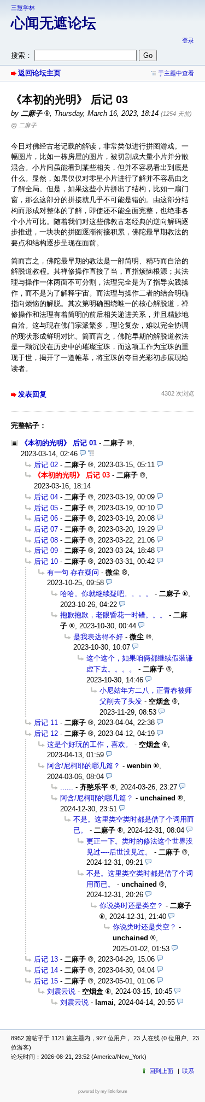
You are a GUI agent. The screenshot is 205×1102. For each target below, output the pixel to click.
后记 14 (46, 970)
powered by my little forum (102, 1091)
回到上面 (161, 1071)
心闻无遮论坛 (53, 23)
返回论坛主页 (39, 73)
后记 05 (46, 508)
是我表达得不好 (98, 637)
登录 (188, 40)
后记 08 (46, 540)
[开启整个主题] (91, 454)
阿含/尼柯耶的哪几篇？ (83, 766)
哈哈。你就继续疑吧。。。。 (106, 594)
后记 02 (46, 465)
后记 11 (46, 722)
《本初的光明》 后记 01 (59, 443)
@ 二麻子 (24, 125)
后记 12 (46, 733)
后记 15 (46, 981)
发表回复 (32, 394)
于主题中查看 (176, 73)
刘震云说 (61, 991)
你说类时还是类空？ (131, 905)
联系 (188, 1071)
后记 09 (46, 550)
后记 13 (46, 959)
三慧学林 (23, 7)
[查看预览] (83, 454)
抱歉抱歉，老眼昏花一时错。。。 (113, 615)
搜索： (21, 55)
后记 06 (46, 518)
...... (66, 787)
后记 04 (46, 497)
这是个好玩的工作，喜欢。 (89, 744)
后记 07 (46, 529)
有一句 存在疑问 (73, 572)
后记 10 (46, 561)
